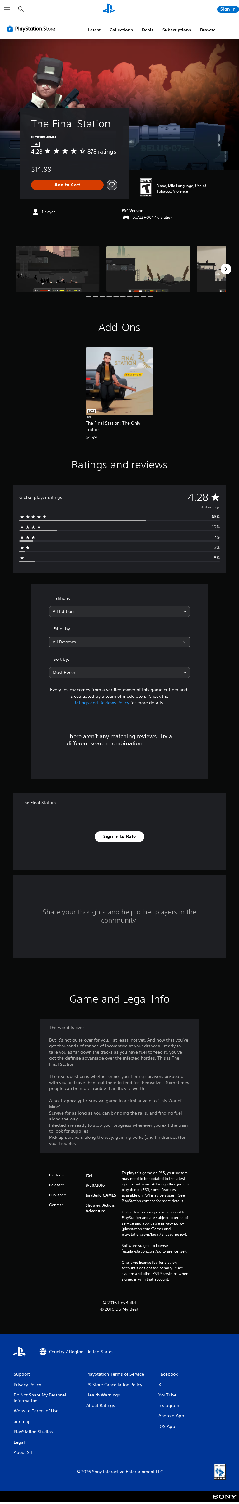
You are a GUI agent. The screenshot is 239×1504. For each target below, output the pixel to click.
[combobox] (119, 611)
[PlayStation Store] (32, 29)
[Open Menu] (7, 9)
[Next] (226, 269)
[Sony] (225, 1500)
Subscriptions (176, 30)
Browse (208, 30)
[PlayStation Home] (108, 9)
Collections (121, 30)
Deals (147, 30)
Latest (94, 30)
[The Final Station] (58, 269)
